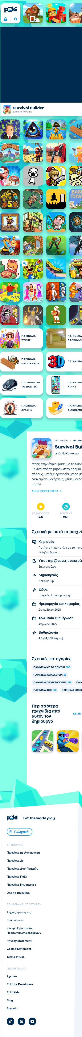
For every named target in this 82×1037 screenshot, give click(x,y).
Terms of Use (16, 957)
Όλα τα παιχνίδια (18, 892)
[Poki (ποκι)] (10, 9)
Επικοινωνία (15, 920)
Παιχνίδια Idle (45, 690)
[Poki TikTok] (10, 1021)
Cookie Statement (19, 949)
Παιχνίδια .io (15, 860)
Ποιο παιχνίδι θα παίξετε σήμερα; (15, 19)
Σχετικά (12, 976)
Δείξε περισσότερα (45, 490)
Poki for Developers (20, 984)
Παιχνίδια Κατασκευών (49, 675)
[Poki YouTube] (32, 1021)
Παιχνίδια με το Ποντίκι (51, 667)
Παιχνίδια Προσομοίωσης (52, 682)
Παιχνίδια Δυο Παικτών (22, 868)
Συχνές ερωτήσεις (19, 912)
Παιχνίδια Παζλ (17, 876)
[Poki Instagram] (21, 1021)
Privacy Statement (19, 940)
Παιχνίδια (61, 440)
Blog (10, 1000)
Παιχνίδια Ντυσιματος (21, 884)
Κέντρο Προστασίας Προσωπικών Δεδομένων (24, 930)
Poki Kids (13, 992)
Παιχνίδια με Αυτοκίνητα (23, 852)
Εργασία (12, 1008)
